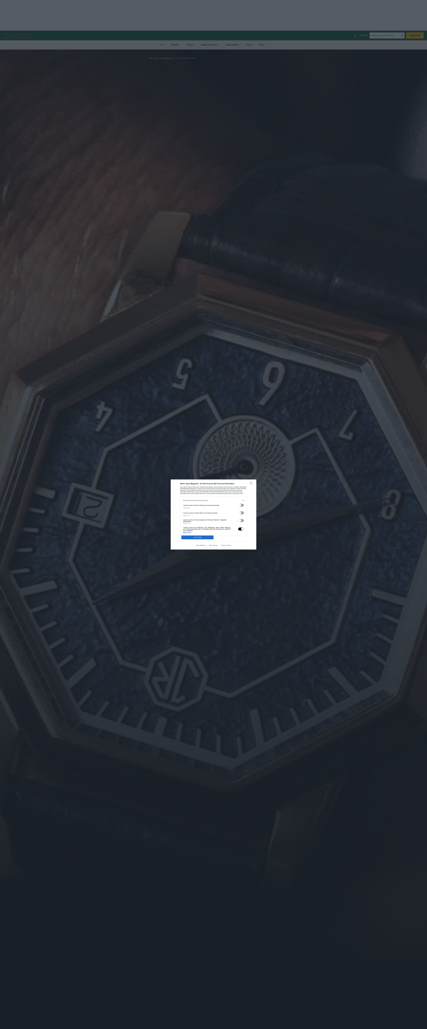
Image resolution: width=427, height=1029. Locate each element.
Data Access (213, 545)
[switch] (241, 505)
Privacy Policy (226, 545)
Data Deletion (201, 545)
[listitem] (213, 500)
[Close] (252, 484)
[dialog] (213, 514)
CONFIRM (197, 537)
